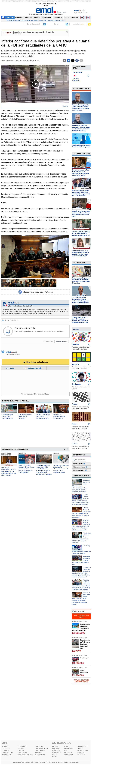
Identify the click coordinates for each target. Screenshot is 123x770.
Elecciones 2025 (60, 20)
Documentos (26, 20)
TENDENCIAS (22, 746)
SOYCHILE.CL (68, 755)
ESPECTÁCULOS (7, 753)
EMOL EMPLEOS (40, 750)
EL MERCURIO (57, 752)
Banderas (75, 344)
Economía (19, 17)
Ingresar (77, 13)
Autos (40, 1)
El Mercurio (10, 1)
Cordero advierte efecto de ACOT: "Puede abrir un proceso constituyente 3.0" (81, 233)
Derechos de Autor (18, 762)
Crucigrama (76, 384)
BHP (37, 453)
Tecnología (10, 20)
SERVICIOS (21, 748)
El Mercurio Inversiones (6, 454)
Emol (3, 1)
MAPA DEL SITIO (40, 755)
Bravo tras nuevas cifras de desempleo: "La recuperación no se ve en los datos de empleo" (80, 172)
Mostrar (45, 5)
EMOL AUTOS (39, 746)
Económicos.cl (64, 1)
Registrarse (84, 13)
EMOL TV (21, 750)
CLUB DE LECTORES (55, 747)
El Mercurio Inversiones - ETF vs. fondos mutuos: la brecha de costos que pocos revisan (8, 471)
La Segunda (83, 1)
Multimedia (34, 20)
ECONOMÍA (5, 748)
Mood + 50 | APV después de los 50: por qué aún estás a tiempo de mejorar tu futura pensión (26, 468)
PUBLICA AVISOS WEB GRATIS (81, 616)
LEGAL (54, 756)
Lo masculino (77, 72)
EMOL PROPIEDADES (41, 748)
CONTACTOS (39, 753)
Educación (17, 20)
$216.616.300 (78, 633)
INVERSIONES (68, 748)
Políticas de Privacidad (31, 762)
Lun (88, 1)
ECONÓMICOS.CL (83, 746)
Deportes (28, 17)
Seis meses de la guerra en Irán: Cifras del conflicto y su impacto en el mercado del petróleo (81, 280)
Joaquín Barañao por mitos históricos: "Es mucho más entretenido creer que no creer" (81, 213)
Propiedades (47, 1)
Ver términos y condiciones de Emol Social (35, 394)
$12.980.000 (78, 675)
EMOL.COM (56, 750)
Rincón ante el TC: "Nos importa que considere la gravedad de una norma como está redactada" (80, 253)
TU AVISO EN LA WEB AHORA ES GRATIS (81, 681)
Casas (76, 1)
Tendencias (58, 17)
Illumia (56, 453)
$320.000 (76, 651)
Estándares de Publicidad (71, 762)
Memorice (75, 364)
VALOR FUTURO (82, 750)
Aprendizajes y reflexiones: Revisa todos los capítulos (81, 146)
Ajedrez (74, 404)
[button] (65, 240)
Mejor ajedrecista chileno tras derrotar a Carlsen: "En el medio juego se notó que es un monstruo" (81, 193)
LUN (65, 750)
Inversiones (33, 1)
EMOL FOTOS (22, 753)
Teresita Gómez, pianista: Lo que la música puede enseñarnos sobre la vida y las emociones (81, 107)
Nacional (10, 17)
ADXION (80, 748)
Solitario (75, 424)
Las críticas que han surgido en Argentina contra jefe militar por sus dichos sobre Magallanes (80, 300)
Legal (21, 1)
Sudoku (75, 444)
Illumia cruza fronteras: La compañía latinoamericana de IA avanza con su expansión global (61, 468)
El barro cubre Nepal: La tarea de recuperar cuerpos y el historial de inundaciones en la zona (80, 319)
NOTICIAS (5, 746)
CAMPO (66, 746)
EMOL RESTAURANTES (25, 755)
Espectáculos (47, 17)
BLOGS (54, 754)
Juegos (76, 329)
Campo (26, 1)
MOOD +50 (22, 453)
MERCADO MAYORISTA (81, 753)
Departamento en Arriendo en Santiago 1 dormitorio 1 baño (85, 644)
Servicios (74, 17)
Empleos (55, 1)
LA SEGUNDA (68, 753)
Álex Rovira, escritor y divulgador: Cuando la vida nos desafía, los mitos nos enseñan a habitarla (81, 128)
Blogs (16, 1)
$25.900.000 (78, 663)
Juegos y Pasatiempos (46, 20)
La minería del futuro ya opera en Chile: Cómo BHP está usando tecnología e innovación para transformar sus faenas (44, 469)
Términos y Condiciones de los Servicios (51, 762)
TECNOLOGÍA (6, 755)
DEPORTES (5, 750)
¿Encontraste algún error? (38, 292)
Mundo (37, 17)
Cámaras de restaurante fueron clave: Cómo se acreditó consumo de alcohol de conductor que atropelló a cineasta (81, 598)
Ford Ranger (84, 658)
